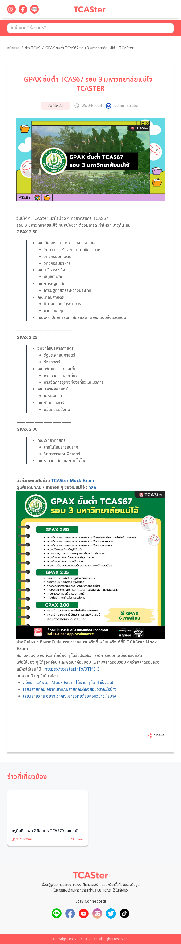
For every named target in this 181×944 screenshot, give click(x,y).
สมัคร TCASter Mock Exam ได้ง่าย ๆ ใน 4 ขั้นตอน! (68, 682)
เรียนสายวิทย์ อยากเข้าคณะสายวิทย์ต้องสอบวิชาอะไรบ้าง (69, 696)
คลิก (92, 487)
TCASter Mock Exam (72, 481)
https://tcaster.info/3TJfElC (72, 669)
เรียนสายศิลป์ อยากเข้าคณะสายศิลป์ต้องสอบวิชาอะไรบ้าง (70, 689)
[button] (164, 10)
